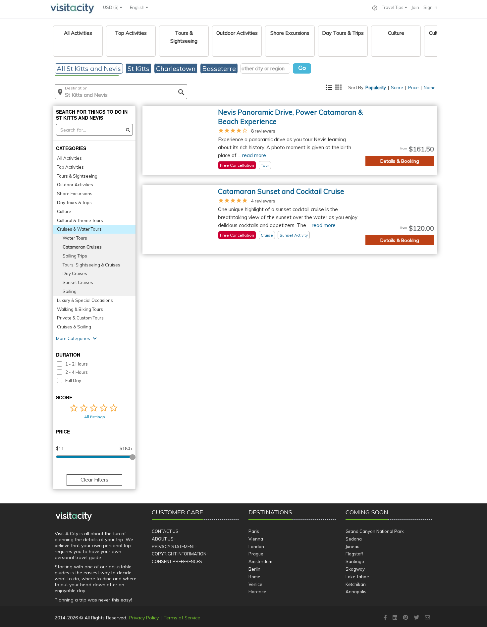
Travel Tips (393, 7)
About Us (163, 539)
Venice (255, 584)
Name (430, 87)
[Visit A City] (74, 516)
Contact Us (165, 531)
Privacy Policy (144, 618)
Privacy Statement (173, 546)
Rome (254, 576)
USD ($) (111, 7)
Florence (257, 591)
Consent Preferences (177, 561)
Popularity (375, 87)
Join (415, 7)
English (137, 7)
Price (413, 87)
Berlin (254, 569)
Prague (255, 553)
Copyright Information (179, 553)
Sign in (430, 7)
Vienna (255, 539)
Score (397, 87)
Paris (253, 531)
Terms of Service (182, 618)
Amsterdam (260, 561)
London (256, 546)
